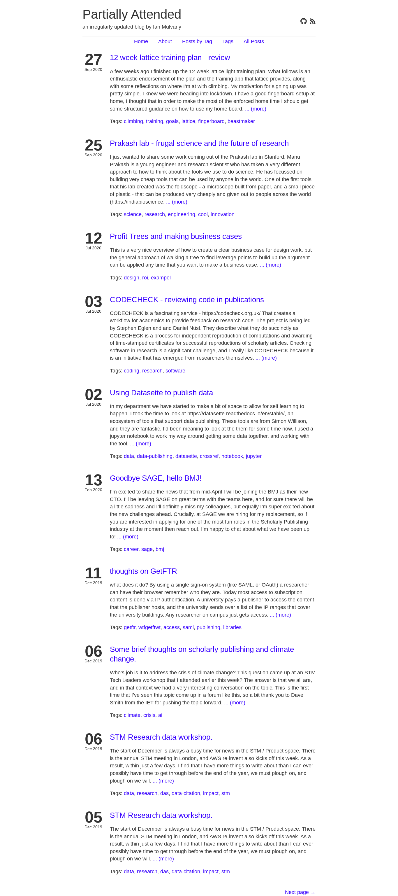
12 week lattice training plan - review (170, 57)
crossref (209, 456)
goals (172, 121)
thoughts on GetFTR (143, 571)
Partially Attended (131, 14)
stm (225, 793)
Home (141, 41)
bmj (160, 549)
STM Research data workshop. (161, 737)
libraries (232, 627)
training (154, 121)
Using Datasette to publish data (161, 392)
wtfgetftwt (149, 627)
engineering (181, 214)
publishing (208, 627)
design (131, 278)
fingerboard (211, 121)
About (165, 41)
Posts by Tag (197, 41)
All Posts (254, 41)
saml (188, 627)
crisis (149, 715)
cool (203, 214)
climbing (133, 121)
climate (132, 715)
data (129, 456)
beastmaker (241, 121)
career (131, 549)
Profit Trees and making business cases (176, 236)
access (171, 627)
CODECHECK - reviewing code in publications (187, 299)
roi (145, 278)
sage (147, 549)
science (133, 214)
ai (160, 715)
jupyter (254, 456)
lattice (188, 121)
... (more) (255, 109)
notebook (232, 456)
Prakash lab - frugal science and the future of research (199, 143)
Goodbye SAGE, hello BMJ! (156, 478)
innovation (223, 214)
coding (131, 371)
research (155, 214)
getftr (129, 627)
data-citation (186, 793)
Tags (227, 41)
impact (211, 793)
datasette (186, 456)
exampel (161, 278)
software (175, 371)
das (164, 793)
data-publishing (154, 456)
